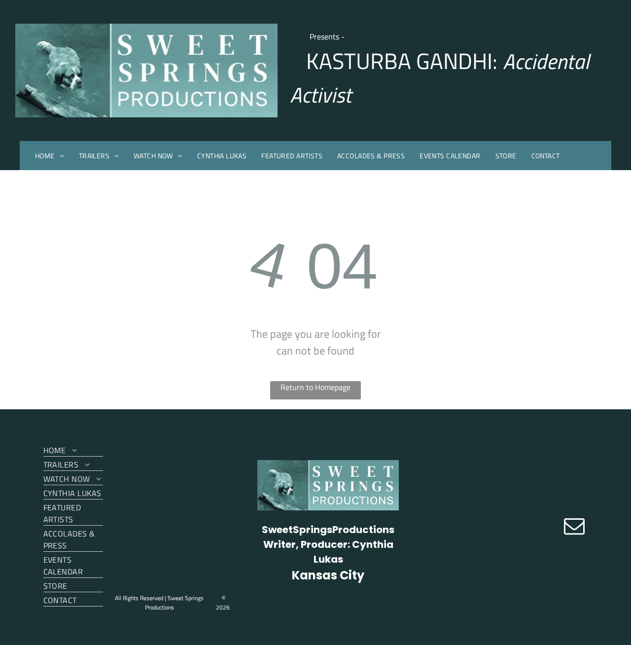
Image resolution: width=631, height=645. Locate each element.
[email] (574, 527)
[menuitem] (49, 155)
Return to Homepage (315, 387)
